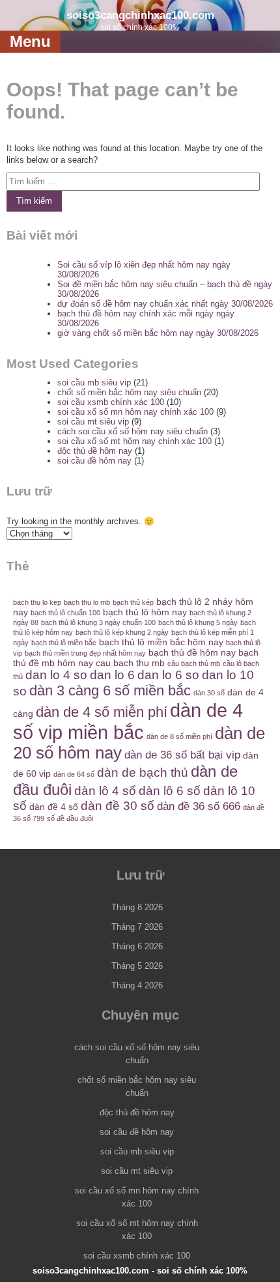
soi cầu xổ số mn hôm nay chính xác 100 (135, 412)
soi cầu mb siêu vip (94, 382)
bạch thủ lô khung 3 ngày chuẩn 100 (98, 622)
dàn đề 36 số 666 (198, 806)
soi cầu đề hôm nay (94, 461)
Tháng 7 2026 (137, 927)
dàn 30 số (209, 693)
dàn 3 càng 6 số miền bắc (110, 690)
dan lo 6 (112, 675)
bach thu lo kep (37, 602)
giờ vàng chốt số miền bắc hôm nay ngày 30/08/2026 (158, 333)
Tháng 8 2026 (137, 907)
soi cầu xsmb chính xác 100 (110, 402)
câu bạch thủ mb (193, 663)
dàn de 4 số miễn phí (101, 712)
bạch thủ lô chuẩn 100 (65, 613)
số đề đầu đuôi (70, 818)
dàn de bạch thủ (142, 772)
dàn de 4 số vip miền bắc (128, 721)
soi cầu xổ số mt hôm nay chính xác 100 (134, 441)
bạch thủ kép (133, 602)
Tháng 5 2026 (137, 966)
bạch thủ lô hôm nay (145, 612)
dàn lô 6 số (170, 791)
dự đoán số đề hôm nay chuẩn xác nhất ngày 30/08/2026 (165, 304)
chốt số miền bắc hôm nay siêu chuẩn (129, 392)
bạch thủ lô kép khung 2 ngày (122, 632)
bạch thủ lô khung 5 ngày (198, 622)
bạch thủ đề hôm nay (192, 652)
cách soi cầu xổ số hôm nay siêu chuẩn (132, 431)
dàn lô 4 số (105, 791)
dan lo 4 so (56, 675)
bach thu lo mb (87, 602)
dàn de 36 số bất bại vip (182, 755)
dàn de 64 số (73, 774)
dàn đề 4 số (53, 806)
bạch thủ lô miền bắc (63, 643)
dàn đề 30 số (117, 806)
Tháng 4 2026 (137, 985)
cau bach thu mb (130, 663)
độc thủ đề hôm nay (94, 451)
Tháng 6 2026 (137, 946)
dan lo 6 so (168, 675)
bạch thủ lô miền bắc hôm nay (161, 642)
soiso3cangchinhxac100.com (140, 14)
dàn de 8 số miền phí (179, 736)
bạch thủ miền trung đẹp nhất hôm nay (85, 653)
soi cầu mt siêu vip (93, 421)
